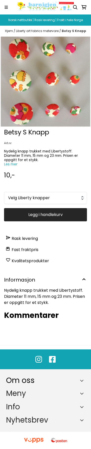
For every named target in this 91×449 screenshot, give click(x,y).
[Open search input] (75, 7)
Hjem (9, 31)
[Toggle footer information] (83, 381)
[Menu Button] (6, 7)
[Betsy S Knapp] (45, 82)
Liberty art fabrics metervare (37, 31)
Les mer (10, 164)
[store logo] (45, 7)
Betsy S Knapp (74, 31)
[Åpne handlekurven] (83, 7)
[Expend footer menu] (82, 393)
